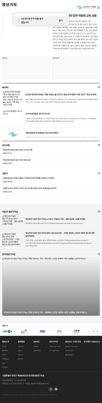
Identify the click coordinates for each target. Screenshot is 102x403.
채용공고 (20, 355)
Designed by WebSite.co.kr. (48, 395)
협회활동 (21, 341)
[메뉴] (98, 7)
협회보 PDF (37, 351)
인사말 (4, 346)
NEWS (36, 341)
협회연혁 (4, 351)
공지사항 (20, 346)
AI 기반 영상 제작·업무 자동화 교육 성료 (75, 15)
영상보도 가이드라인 (73, 341)
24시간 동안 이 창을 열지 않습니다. (32, 20)
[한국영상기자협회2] (86, 7)
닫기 (61, 20)
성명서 (20, 351)
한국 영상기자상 (54, 351)
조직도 (4, 355)
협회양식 (20, 359)
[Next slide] (97, 331)
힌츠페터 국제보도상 (92, 341)
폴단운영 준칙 (69, 355)
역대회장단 (5, 359)
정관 (3, 363)
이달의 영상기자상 (54, 346)
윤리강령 (4, 367)
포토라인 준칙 (69, 351)
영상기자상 (53, 341)
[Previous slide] (93, 331)
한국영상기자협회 (9, 5)
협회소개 (5, 341)
